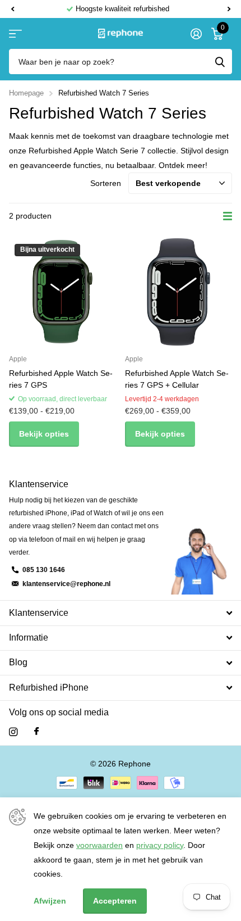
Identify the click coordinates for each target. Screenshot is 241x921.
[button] (12, 9)
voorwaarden (99, 845)
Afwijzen (50, 900)
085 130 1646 (43, 570)
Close (120, 613)
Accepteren (115, 900)
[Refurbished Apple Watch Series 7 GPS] (62, 292)
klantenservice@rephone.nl (66, 584)
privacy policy (159, 845)
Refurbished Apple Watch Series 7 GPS (61, 379)
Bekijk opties (44, 433)
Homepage (26, 93)
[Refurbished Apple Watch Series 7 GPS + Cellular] (178, 292)
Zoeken (219, 61)
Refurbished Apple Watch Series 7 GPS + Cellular (177, 379)
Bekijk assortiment (15, 33)
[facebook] (36, 732)
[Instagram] (13, 732)
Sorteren (105, 183)
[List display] (227, 216)
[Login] (196, 33)
